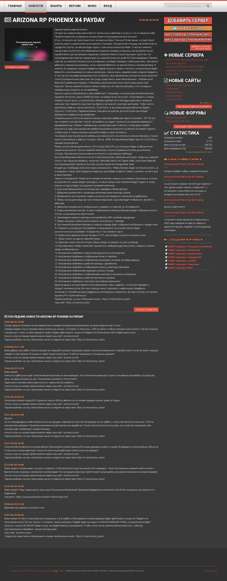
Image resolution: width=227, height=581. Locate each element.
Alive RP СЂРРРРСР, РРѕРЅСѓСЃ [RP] (185, 67)
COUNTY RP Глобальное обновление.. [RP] (187, 60)
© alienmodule (210, 571)
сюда (55, 571)
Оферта (62, 571)
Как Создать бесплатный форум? (188, 39)
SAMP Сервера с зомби (182, 260)
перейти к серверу (17, 67)
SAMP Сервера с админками (185, 253)
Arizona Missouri (174, 95)
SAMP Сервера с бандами (183, 264)
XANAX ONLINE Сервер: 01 (179, 85)
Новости (36, 6)
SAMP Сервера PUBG (180, 267)
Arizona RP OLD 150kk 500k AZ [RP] (184, 70)
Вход (108, 6)
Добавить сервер (188, 20)
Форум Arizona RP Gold (178, 121)
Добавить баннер (201, 47)
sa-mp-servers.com (18, 571)
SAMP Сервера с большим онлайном (190, 246)
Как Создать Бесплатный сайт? (188, 34)
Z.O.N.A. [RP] (172, 74)
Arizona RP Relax (174, 92)
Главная (14, 6)
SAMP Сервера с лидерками (184, 257)
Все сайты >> (206, 103)
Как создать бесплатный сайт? (193, 106)
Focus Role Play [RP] (176, 63)
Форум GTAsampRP (176, 117)
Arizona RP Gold (174, 99)
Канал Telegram (190, 28)
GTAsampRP (172, 88)
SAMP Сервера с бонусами (184, 250)
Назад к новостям (147, 309)
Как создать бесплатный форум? (192, 126)
